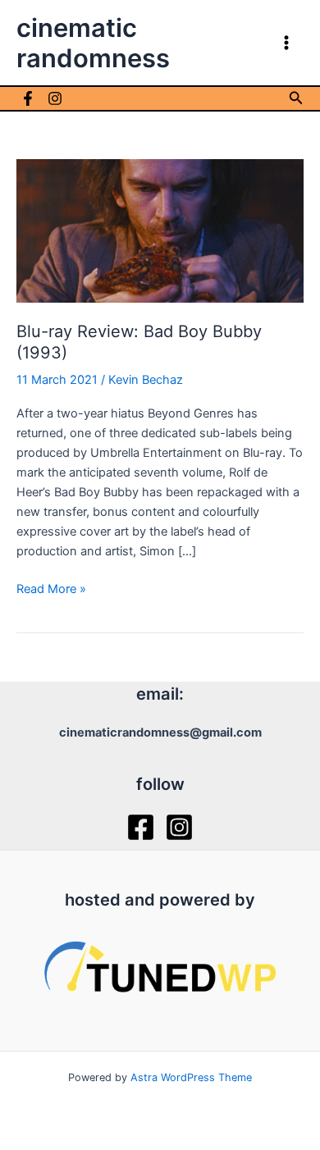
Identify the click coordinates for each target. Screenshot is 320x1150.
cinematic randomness (93, 42)
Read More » (51, 590)
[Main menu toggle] (286, 42)
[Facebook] (27, 98)
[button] (296, 98)
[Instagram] (54, 98)
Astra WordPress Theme (191, 1077)
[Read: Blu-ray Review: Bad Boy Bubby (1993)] (160, 229)
